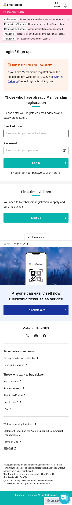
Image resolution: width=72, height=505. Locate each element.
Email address (12, 126)
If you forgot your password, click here (34, 172)
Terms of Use (10, 441)
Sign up (36, 217)
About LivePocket (13, 395)
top (8, 243)
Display (64, 150)
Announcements (12, 388)
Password (10, 143)
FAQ (5, 408)
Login (65, 6)
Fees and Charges (13, 365)
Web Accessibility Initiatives (18, 424)
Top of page (38, 237)
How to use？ (10, 402)
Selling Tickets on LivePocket (19, 358)
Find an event (11, 381)
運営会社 (8, 448)
